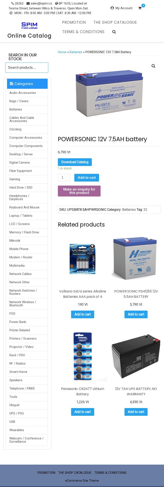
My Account (124, 8)
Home (62, 52)
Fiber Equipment (20, 171)
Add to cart (87, 177)
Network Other (19, 282)
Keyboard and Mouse (24, 207)
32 (145, 210)
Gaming (14, 179)
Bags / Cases (18, 101)
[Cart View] (139, 9)
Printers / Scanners (23, 338)
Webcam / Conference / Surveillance (26, 439)
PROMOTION (74, 22)
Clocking (15, 129)
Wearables (16, 430)
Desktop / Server (21, 154)
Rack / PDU (17, 355)
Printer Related (19, 330)
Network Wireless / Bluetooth (22, 303)
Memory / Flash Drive (24, 232)
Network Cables (20, 274)
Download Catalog (74, 162)
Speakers (15, 380)
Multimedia (17, 265)
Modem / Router (20, 257)
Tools (13, 397)
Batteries (15, 109)
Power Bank (17, 322)
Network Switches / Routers (23, 292)
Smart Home (18, 372)
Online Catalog (29, 35)
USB (12, 422)
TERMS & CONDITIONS (83, 31)
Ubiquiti (14, 405)
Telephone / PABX (22, 388)
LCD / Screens (19, 224)
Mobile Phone (18, 249)
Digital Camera (19, 162)
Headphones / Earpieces (19, 197)
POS (12, 313)
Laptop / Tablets (20, 216)
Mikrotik (14, 241)
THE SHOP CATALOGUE (115, 22)
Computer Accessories (25, 138)
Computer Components (26, 146)
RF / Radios (17, 363)
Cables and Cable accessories (21, 119)
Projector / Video (21, 347)
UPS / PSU (16, 413)
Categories (23, 83)
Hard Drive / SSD (20, 187)
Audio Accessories (22, 93)
